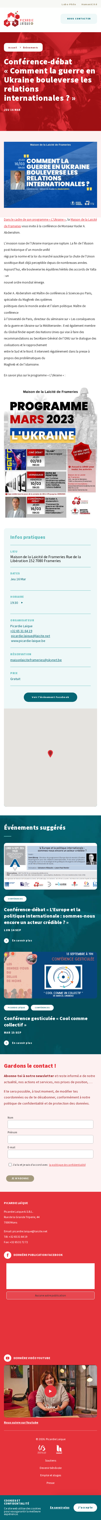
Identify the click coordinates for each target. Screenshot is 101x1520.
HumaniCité (89, 4)
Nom (10, 1117)
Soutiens (50, 1460)
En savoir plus (59, 1507)
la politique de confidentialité (67, 1164)
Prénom (12, 1132)
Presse (50, 1483)
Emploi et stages (50, 1475)
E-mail (11, 1147)
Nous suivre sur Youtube (21, 1422)
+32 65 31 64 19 (21, 631)
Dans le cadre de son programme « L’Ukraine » (35, 219)
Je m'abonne (20, 1178)
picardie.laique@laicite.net (30, 636)
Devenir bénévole (51, 1468)
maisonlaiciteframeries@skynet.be (36, 660)
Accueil (12, 47)
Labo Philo (69, 4)
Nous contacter (79, 18)
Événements (30, 47)
